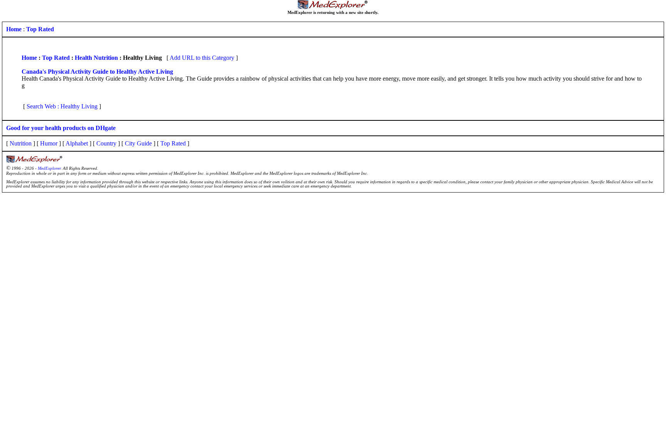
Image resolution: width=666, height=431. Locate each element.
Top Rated (56, 57)
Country (106, 143)
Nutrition (21, 143)
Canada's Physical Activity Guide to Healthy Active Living (97, 71)
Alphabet (77, 143)
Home (29, 57)
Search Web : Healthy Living (62, 106)
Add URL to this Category (202, 57)
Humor (48, 143)
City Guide (138, 143)
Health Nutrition (96, 57)
